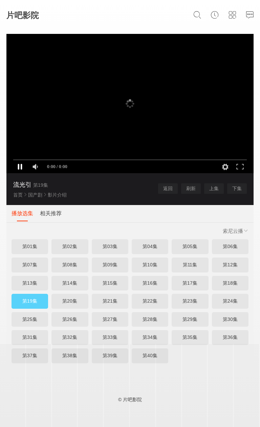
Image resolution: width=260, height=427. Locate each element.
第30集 (230, 319)
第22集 (150, 301)
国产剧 (35, 195)
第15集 (110, 283)
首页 (18, 195)
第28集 (150, 319)
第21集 (110, 301)
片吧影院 (22, 15)
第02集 (69, 246)
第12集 (230, 264)
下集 (237, 188)
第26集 (69, 319)
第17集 (189, 283)
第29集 (189, 319)
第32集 (69, 337)
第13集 (29, 283)
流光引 (22, 184)
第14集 (69, 283)
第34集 (150, 337)
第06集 (230, 246)
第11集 (190, 264)
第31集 (29, 337)
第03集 (110, 246)
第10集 (150, 264)
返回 (168, 188)
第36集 (230, 337)
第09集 (110, 264)
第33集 (110, 337)
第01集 (29, 246)
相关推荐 (51, 213)
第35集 (189, 337)
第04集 (150, 246)
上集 (214, 188)
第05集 (189, 246)
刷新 (191, 188)
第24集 (230, 301)
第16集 (150, 283)
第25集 (29, 319)
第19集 (29, 301)
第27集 (110, 319)
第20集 (69, 301)
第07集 (29, 264)
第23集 (189, 301)
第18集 (230, 283)
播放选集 (22, 213)
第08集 (69, 264)
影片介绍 (57, 195)
